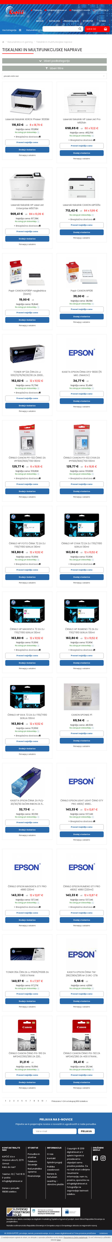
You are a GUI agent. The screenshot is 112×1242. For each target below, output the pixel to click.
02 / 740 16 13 (18, 1174)
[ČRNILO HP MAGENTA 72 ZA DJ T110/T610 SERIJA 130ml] (27, 611)
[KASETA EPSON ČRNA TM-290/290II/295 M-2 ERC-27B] (81, 954)
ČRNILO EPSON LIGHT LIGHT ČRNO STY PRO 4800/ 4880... (81, 802)
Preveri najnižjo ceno (27, 142)
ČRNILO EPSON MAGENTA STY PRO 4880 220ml (27, 888)
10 (42, 1100)
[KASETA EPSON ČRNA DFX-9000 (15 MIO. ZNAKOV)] (81, 353)
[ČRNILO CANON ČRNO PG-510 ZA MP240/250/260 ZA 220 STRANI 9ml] (27, 1035)
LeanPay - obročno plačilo (55, 1183)
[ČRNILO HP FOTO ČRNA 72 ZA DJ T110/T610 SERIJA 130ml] (27, 525)
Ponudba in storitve (34, 1155)
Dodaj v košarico (27, 149)
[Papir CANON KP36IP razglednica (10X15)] (27, 272)
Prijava (86, 1131)
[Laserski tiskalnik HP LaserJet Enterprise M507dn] (27, 187)
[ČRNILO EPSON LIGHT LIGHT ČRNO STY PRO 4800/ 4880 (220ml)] (81, 782)
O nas (102, 21)
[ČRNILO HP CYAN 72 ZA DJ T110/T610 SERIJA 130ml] (81, 525)
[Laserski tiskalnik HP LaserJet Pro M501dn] (81, 101)
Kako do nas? (9, 1167)
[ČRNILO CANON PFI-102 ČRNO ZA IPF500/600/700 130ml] (27, 439)
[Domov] (3, 42)
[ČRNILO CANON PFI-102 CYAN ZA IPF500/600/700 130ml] (81, 439)
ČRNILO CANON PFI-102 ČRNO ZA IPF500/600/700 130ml (27, 459)
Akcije (40, 21)
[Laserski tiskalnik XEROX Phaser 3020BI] (27, 101)
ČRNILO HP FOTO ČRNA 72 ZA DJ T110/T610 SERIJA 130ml (27, 545)
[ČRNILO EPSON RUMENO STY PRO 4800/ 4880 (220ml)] (81, 868)
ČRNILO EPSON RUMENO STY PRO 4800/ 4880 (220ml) (81, 888)
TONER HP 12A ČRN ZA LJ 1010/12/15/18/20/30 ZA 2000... (27, 373)
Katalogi (54, 21)
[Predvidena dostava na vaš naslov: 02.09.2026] (38, 132)
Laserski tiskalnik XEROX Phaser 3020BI (27, 119)
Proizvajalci (71, 21)
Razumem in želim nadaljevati (76, 1237)
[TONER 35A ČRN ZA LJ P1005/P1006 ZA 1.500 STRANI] (27, 954)
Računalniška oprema (35, 1170)
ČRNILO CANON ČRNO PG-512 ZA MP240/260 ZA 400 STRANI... (81, 1055)
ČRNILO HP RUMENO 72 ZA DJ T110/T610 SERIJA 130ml (81, 630)
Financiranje (34, 1176)
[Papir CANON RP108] (81, 272)
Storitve (88, 21)
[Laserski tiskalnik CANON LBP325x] (81, 187)
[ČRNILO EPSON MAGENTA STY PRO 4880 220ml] (27, 868)
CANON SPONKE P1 (81, 715)
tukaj (59, 1240)
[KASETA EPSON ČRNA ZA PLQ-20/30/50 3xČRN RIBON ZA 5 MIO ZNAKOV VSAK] (27, 782)
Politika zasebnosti (53, 1168)
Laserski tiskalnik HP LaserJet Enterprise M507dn (27, 206)
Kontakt (51, 1158)
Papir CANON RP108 (82, 290)
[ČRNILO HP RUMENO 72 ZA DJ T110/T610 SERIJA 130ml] (81, 611)
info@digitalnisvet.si (12, 1181)
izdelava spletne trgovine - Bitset (96, 1234)
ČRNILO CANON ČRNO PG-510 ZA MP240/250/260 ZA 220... (27, 1055)
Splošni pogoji (54, 1162)
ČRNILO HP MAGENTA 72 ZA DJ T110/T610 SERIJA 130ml (27, 630)
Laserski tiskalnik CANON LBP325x (81, 205)
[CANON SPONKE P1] (81, 696)
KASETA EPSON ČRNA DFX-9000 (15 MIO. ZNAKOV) (82, 373)
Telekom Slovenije (32, 1163)
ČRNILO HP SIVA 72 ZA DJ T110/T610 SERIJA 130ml (27, 716)
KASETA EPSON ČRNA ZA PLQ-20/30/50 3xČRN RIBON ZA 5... (27, 802)
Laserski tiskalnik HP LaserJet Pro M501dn (81, 121)
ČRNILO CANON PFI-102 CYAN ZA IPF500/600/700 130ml (81, 459)
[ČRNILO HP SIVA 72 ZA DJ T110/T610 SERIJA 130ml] (27, 696)
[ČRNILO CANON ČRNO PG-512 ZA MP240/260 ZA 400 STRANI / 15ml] (81, 1035)
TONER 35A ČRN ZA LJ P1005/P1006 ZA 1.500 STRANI (27, 973)
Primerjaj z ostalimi (27, 155)
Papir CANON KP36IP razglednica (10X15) (27, 292)
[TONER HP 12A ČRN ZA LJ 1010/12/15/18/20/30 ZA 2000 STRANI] (27, 353)
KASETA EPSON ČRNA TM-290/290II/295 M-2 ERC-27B (82, 973)
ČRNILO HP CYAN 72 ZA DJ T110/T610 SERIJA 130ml (81, 545)
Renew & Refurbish (52, 1175)
